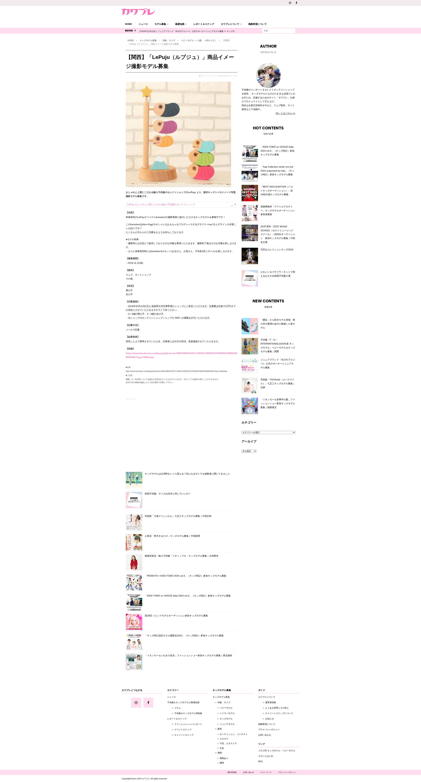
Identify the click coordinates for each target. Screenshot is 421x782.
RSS (260, 761)
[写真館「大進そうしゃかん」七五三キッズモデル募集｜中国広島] (134, 522)
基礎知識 (179, 24)
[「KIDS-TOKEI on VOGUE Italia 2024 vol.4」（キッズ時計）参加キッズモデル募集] (134, 602)
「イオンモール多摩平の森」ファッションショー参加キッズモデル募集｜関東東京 (277, 403)
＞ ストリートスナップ (180, 735)
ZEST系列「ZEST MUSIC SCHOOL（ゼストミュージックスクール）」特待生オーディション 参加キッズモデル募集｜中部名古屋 (277, 234)
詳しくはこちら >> (285, 113)
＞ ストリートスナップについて (275, 713)
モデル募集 (160, 24)
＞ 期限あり (220, 758)
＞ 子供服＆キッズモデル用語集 (184, 713)
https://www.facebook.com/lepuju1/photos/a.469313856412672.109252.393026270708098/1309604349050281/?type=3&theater (176, 371)
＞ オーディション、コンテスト (230, 734)
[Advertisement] (181, 434)
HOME (128, 24)
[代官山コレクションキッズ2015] (250, 256)
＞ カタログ (220, 739)
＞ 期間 (217, 753)
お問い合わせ (264, 735)
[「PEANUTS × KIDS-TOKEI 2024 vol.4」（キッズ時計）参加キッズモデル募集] (134, 582)
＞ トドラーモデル (224, 713)
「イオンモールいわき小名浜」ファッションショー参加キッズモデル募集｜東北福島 (188, 655)
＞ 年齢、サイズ (221, 702)
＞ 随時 (218, 763)
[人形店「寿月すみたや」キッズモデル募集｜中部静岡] (134, 542)
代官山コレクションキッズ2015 (276, 249)
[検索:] (278, 30)
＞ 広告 (218, 748)
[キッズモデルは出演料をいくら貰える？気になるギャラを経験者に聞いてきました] (134, 480)
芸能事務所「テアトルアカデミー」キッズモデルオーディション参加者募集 (277, 210)
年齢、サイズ (168, 40)
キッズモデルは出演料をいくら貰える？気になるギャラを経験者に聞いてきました (187, 473)
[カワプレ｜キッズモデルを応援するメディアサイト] (138, 11)
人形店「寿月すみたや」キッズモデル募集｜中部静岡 (172, 536)
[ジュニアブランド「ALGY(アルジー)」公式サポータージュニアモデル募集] (250, 366)
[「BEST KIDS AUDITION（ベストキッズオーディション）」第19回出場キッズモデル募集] (250, 193)
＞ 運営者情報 (267, 702)
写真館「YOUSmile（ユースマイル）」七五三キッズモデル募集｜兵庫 (277, 383)
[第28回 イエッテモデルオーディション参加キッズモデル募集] (134, 622)
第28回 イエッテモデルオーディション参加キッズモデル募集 (176, 615)
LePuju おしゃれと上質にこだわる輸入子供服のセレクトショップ (161, 204)
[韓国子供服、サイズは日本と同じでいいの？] (134, 500)
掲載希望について (257, 24)
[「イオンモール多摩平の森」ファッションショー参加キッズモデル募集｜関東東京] (250, 406)
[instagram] (290, 3)
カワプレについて (230, 24)
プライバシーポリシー (269, 729)
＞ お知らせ (266, 718)
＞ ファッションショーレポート (184, 724)
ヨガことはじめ (265, 756)
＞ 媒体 (217, 729)
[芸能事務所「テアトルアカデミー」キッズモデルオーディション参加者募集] (250, 213)
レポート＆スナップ (203, 24)
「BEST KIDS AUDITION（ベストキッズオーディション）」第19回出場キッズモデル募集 (276, 190)
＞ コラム (174, 708)
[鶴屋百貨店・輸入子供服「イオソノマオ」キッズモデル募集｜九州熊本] (134, 562)
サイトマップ (265, 772)
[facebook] (296, 3)
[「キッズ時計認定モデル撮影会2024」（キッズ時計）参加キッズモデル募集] (134, 642)
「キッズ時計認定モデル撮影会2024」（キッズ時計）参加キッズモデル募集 (184, 635)
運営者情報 (231, 772)
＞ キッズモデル (223, 718)
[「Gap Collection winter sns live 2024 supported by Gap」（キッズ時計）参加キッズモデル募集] (250, 173)
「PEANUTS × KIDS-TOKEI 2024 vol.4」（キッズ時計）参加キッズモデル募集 (185, 575)
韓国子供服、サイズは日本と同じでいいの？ (168, 493)
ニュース (143, 24)
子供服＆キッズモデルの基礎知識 (183, 702)
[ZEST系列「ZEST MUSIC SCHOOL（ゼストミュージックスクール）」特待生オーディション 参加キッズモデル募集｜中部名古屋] (250, 233)
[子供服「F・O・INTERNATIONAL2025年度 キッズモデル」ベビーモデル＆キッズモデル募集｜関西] (250, 346)
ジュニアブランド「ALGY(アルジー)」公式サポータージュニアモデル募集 (277, 363)
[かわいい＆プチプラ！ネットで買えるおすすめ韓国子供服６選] (250, 278)
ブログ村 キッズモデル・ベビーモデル (276, 750)
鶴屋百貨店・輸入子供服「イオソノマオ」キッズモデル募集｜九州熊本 (181, 556)
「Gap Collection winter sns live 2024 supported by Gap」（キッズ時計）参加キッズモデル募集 (277, 170)
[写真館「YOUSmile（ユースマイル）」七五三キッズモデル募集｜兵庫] (250, 386)
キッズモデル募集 (148, 40)
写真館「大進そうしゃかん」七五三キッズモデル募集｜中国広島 (178, 516)
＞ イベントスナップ (179, 729)
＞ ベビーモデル (223, 708)
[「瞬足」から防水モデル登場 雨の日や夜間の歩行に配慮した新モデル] (250, 326)
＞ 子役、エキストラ (225, 743)
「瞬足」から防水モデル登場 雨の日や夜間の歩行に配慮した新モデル (277, 323)
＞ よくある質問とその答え (273, 708)
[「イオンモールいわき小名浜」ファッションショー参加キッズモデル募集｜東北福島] (134, 662)
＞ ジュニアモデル (224, 724)
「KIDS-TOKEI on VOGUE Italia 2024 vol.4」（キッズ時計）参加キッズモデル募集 (188, 595)
